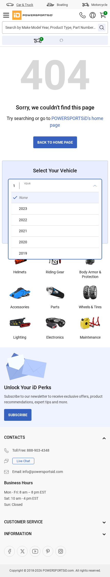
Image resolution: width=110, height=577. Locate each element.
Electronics (55, 337)
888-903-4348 (38, 450)
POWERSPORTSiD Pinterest (47, 551)
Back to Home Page (55, 142)
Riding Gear (55, 272)
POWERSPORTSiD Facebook (9, 551)
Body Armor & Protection (90, 274)
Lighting (19, 337)
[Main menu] (6, 15)
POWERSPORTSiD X (22, 551)
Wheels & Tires (90, 307)
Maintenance (90, 337)
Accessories (19, 307)
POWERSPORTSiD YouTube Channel (35, 551)
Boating (62, 5)
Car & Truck (24, 5)
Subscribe (17, 415)
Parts (55, 307)
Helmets (19, 272)
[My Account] (92, 15)
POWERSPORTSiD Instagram (60, 551)
